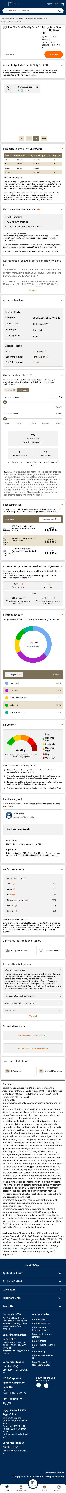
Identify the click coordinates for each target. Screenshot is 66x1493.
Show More (33, 290)
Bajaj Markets (39, 1341)
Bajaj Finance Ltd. (41, 1323)
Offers (44, 1490)
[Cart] (62, 4)
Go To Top (34, 1265)
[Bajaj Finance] (14, 4)
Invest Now (53, 54)
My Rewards (21, 1490)
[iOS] (46, 1386)
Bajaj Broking (38, 1351)
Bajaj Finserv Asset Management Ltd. (42, 1363)
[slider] (5, 402)
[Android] (38, 1386)
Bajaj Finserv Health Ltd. (42, 1357)
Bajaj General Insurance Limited (41, 1329)
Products (33, 1486)
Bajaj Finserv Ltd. (41, 1319)
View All (33, 1016)
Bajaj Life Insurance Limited (42, 1335)
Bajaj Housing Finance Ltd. (43, 1346)
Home (7, 1490)
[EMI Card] (49, 4)
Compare (10, 54)
